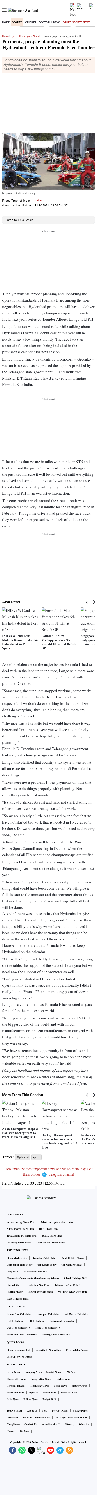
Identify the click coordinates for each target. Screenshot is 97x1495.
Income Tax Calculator (19, 1314)
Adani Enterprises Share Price (57, 1222)
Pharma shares (15, 1292)
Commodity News (16, 1379)
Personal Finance (16, 1385)
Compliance (13, 1424)
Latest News (13, 1372)
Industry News (79, 1385)
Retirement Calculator (62, 1321)
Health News (49, 1392)
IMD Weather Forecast (35, 1271)
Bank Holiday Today (73, 1258)
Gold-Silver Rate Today (20, 1264)
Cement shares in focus (40, 1292)
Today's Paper (14, 1410)
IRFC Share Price (48, 1229)
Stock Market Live (17, 1258)
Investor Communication (36, 1417)
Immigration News (41, 1379)
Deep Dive (12, 1271)
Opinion (33, 1392)
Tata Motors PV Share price (22, 1235)
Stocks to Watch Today (44, 1258)
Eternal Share (14, 1285)
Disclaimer (12, 1417)
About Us (32, 1410)
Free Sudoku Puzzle (77, 1350)
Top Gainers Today (71, 1264)
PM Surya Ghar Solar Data (72, 1292)
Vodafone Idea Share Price (50, 1242)
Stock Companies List (18, 1350)
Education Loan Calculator (22, 1334)
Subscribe (84, 1424)
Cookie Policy (80, 1410)
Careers (11, 1431)
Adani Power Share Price (20, 1229)
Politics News (30, 1399)
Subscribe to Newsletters (48, 1350)
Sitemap (69, 1424)
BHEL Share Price (52, 1235)
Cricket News (62, 1379)
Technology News (39, 1385)
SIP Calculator (37, 1321)
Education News (15, 1392)
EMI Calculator (15, 1321)
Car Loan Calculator (18, 1327)
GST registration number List (71, 1417)
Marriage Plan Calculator (55, 1334)
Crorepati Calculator (48, 1314)
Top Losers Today (47, 1264)
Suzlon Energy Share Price (21, 1222)
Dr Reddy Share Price (19, 1242)
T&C (44, 1410)
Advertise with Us (50, 1424)
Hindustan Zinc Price (38, 1285)
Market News (53, 1372)
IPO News (70, 1372)
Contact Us (30, 1424)
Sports (17, 22)
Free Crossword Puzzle (19, 1356)
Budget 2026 (49, 1399)
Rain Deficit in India (18, 1298)
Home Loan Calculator (47, 1327)
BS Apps (24, 1431)
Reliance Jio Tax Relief (66, 1285)
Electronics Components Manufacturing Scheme (33, 1278)
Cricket (30, 22)
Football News (49, 22)
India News (13, 1399)
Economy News (69, 1392)
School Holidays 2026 (75, 1278)
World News (60, 1385)
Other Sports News (76, 22)
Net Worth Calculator (76, 1314)
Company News (33, 1372)
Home (6, 22)
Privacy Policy (60, 1410)
